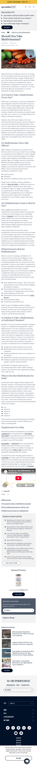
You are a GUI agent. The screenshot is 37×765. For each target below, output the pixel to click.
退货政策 (6, 731)
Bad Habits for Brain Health (13, 21)
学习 (5, 713)
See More (7, 670)
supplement (5, 434)
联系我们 (6, 733)
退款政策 (18, 738)
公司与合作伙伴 (9, 717)
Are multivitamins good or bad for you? (16, 507)
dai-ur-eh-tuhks (13, 184)
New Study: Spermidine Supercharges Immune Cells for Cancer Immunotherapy (20, 557)
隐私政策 (18, 740)
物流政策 (18, 745)
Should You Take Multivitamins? (20, 32)
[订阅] (32, 610)
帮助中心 (6, 726)
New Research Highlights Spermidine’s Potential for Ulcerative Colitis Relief (19, 544)
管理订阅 (6, 729)
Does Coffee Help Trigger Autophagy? (16, 23)
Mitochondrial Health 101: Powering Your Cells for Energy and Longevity (23, 633)
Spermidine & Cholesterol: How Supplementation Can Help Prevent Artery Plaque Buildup (23, 653)
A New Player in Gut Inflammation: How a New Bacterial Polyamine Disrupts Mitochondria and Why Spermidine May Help (20, 550)
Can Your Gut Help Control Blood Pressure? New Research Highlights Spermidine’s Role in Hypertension (18, 535)
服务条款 (18, 743)
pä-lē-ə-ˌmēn (17, 450)
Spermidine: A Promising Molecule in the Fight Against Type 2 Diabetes (22, 663)
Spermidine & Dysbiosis (14, 540)
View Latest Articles (11, 563)
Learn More (18, 594)
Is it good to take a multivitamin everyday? (17, 504)
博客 (8, 32)
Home (3, 32)
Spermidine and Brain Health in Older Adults (19, 15)
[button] (26, 7)
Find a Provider (8, 736)
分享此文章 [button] (6, 491)
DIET (8, 494)
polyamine (15, 444)
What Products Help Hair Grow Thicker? (17, 18)
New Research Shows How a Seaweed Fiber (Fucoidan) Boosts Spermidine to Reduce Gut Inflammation (19, 521)
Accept (18, 758)
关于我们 (6, 723)
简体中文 (12, 703)
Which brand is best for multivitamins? (15, 511)
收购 (5, 710)
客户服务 (6, 720)
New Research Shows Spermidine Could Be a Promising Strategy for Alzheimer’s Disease (20, 528)
